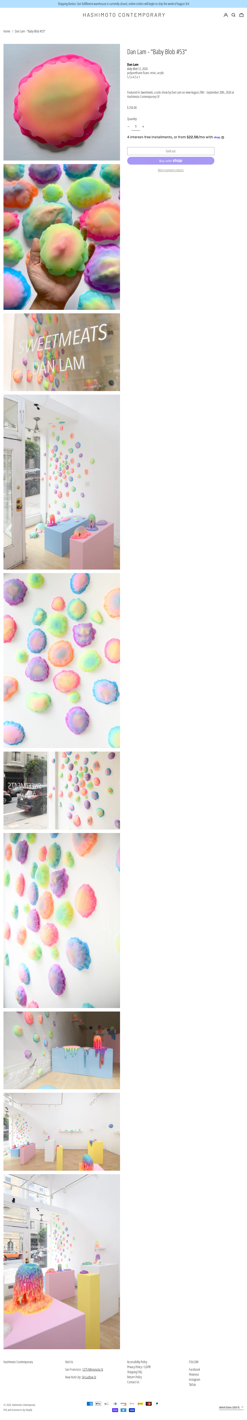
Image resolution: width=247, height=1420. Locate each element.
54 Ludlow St (89, 1377)
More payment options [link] (171, 170)
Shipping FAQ (134, 1372)
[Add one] (143, 127)
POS (5, 1410)
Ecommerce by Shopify (22, 1410)
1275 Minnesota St (92, 1369)
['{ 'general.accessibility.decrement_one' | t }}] (128, 127)
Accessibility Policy (137, 1361)
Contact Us (133, 1382)
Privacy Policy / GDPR (139, 1366)
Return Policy (134, 1377)
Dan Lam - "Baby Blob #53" (30, 31)
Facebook (194, 1369)
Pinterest (194, 1374)
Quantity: (132, 118)
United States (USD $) (229, 1407)
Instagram (194, 1379)
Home (6, 31)
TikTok (192, 1385)
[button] (241, 15)
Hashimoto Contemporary (18, 1361)
